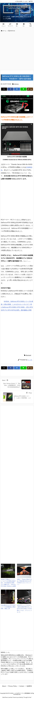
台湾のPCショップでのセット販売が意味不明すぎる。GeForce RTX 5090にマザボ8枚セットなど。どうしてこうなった (24, 608)
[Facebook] (10, 89)
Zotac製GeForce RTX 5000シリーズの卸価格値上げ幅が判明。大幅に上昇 (8, 606)
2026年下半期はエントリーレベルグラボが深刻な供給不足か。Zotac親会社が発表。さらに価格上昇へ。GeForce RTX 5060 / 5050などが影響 (8, 583)
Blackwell (28, 355)
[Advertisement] (17, 51)
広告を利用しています (22, 1)
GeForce (12, 30)
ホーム (4, 30)
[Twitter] (4, 89)
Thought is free (27, 697)
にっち (30, 360)
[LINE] (23, 89)
